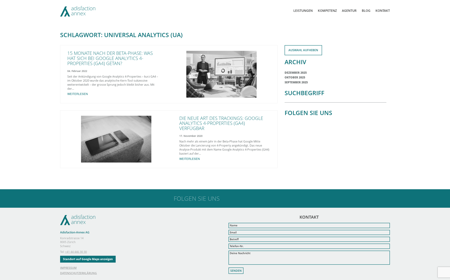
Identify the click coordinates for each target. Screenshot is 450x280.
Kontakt (382, 10)
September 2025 (296, 82)
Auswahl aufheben (303, 50)
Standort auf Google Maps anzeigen (88, 259)
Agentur (349, 10)
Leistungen (303, 10)
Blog (366, 10)
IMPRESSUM (68, 268)
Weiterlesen (77, 94)
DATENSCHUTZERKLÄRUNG (78, 273)
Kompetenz (327, 10)
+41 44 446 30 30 (76, 252)
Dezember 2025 (296, 73)
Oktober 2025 (295, 77)
